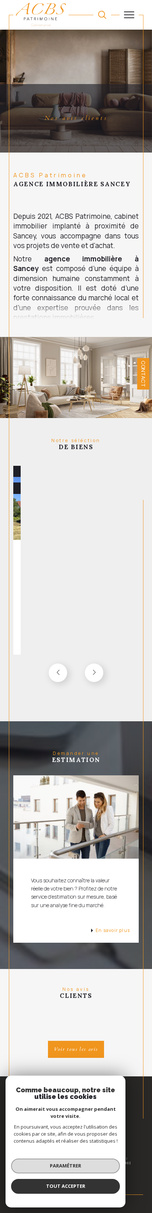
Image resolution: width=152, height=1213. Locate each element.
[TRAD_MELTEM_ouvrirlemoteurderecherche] (102, 14)
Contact (143, 374)
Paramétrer (65, 1165)
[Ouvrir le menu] (129, 15)
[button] (94, 673)
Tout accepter (65, 1186)
